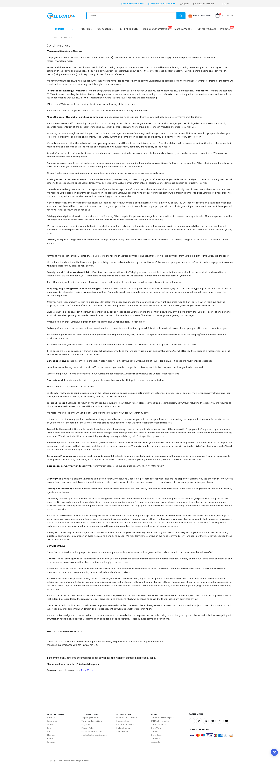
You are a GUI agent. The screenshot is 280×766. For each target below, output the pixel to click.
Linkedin (206, 721)
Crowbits (155, 738)
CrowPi (154, 731)
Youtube (213, 721)
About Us (51, 717)
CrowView (156, 728)
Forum (50, 724)
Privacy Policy (88, 728)
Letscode (155, 742)
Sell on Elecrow (123, 728)
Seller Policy (122, 731)
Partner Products (206, 29)
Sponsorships (123, 721)
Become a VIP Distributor (163, 3)
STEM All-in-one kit (160, 721)
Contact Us (52, 721)
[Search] (180, 15)
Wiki (48, 731)
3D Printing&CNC (129, 29)
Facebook (192, 721)
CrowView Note (158, 724)
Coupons (51, 742)
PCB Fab (85, 29)
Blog (49, 728)
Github (50, 738)
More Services (182, 29)
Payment (86, 724)
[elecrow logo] (57, 16)
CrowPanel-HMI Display (162, 717)
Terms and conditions (92, 721)
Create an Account (204, 3)
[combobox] (136, 15)
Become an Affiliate (125, 724)
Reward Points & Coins (92, 731)
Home (48, 37)
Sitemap (51, 735)
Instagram (219, 721)
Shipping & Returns (90, 717)
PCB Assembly (105, 29)
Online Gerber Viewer (133, 3)
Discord (226, 721)
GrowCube (156, 735)
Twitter (199, 721)
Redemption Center (202, 15)
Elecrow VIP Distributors (127, 717)
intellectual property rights (94, 735)
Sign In (185, 3)
